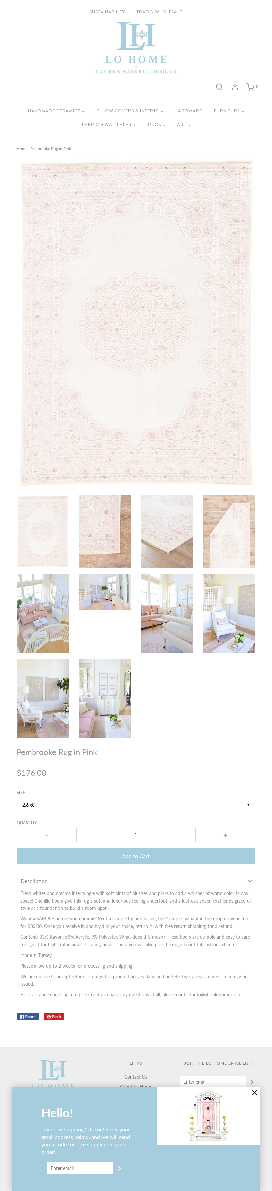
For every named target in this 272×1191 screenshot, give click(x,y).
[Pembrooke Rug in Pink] (43, 531)
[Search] (219, 87)
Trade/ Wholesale (159, 12)
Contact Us (135, 1077)
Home (22, 148)
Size (21, 792)
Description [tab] (34, 881)
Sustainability (107, 12)
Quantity (27, 822)
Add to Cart (136, 856)
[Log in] (235, 87)
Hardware (188, 111)
